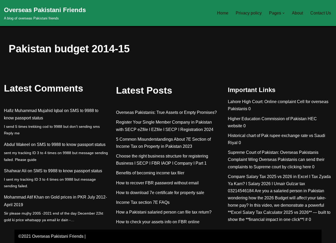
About (297, 13)
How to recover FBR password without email (157, 183)
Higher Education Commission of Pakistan (267, 119)
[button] (283, 13)
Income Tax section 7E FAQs (143, 202)
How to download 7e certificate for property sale (160, 192)
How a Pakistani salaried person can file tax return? (164, 212)
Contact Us (320, 13)
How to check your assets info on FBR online (158, 222)
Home (222, 13)
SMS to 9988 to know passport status (71, 144)
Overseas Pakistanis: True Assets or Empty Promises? (166, 112)
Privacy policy (249, 13)
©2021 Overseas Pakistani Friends (50, 236)
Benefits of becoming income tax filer (150, 173)
